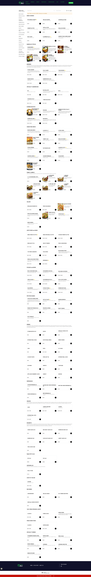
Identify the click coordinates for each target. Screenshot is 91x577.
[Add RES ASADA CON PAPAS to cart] (71, 275)
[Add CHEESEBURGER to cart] (40, 497)
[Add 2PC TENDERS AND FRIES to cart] (71, 497)
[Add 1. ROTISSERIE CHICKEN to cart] (55, 181)
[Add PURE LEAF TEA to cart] (55, 360)
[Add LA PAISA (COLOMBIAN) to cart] (71, 52)
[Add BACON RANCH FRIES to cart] (71, 255)
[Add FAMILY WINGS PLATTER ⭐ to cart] (40, 238)
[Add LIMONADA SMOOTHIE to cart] (71, 548)
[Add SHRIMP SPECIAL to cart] (55, 218)
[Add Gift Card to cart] (40, 462)
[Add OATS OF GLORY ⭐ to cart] (55, 304)
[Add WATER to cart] (55, 335)
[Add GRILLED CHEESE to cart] (55, 497)
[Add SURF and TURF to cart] (55, 32)
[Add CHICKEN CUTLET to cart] (40, 103)
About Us (41, 565)
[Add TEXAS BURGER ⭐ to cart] (71, 75)
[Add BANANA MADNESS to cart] (71, 304)
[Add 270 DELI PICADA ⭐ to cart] (55, 292)
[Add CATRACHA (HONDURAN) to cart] (40, 61)
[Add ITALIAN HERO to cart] (71, 160)
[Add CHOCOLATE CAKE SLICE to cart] (55, 442)
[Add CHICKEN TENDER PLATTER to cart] (71, 238)
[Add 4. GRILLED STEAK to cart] (40, 190)
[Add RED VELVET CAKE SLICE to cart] (55, 433)
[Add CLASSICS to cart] (40, 517)
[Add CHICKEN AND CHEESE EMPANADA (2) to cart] (55, 389)
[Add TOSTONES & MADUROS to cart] (40, 255)
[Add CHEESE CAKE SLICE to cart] (40, 433)
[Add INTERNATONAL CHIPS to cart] (40, 419)
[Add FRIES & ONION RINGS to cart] (71, 247)
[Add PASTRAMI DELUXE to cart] (55, 152)
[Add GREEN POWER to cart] (71, 517)
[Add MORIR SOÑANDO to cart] (40, 548)
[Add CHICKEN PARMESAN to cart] (55, 160)
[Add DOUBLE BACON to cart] (40, 83)
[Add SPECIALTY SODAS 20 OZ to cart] (71, 335)
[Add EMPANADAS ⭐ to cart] (55, 264)
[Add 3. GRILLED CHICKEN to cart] (71, 181)
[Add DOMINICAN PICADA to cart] (71, 292)
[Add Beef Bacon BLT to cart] (55, 95)
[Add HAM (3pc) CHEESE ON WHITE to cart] (40, 505)
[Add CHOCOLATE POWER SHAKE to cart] (40, 304)
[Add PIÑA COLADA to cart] (71, 540)
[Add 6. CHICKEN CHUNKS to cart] (71, 190)
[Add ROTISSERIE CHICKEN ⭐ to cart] (40, 23)
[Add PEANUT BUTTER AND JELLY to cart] (40, 312)
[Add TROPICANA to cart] (71, 369)
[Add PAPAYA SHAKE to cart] (55, 540)
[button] (1, 568)
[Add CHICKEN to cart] (40, 485)
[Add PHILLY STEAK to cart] (40, 474)
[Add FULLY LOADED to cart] (55, 75)
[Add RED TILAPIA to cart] (40, 41)
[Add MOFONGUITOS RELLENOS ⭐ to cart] (40, 115)
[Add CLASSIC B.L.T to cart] (55, 135)
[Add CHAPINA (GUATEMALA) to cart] (55, 61)
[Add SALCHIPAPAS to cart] (40, 292)
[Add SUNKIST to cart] (55, 377)
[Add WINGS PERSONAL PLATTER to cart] (55, 238)
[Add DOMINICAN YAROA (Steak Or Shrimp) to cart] (71, 115)
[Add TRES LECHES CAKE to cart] (40, 450)
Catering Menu (28, 3)
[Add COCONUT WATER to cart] (40, 360)
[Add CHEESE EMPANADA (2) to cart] (40, 397)
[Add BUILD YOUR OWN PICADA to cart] (40, 275)
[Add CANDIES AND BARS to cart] (55, 411)
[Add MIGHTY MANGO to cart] (71, 312)
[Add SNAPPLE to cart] (55, 369)
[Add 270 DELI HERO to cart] (71, 135)
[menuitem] (22, 14)
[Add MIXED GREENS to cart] (40, 227)
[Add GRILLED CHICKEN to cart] (71, 32)
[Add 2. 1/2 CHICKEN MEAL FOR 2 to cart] (40, 181)
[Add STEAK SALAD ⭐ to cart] (71, 218)
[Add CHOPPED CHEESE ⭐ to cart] (40, 160)
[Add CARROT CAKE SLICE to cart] (71, 442)
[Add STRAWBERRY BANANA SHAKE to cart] (40, 540)
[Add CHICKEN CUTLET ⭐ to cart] (71, 152)
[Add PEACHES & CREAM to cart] (55, 312)
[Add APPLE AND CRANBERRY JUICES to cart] (40, 377)
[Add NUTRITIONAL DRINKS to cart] (55, 343)
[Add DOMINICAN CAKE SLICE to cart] (71, 433)
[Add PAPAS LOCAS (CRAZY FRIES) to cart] (40, 264)
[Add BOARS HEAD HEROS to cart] (40, 135)
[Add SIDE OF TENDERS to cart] (55, 247)
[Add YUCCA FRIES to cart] (55, 255)
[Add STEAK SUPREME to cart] (40, 152)
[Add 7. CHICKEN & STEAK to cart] (40, 198)
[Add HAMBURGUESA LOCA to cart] (55, 83)
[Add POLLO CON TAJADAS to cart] (71, 284)
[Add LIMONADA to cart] (55, 548)
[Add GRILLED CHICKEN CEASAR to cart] (40, 218)
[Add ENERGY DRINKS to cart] (71, 343)
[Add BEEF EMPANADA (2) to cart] (55, 397)
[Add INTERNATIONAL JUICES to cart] (71, 360)
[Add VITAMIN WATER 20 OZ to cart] (40, 335)
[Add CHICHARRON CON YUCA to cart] (55, 275)
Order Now (71, 2)
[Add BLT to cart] (40, 95)
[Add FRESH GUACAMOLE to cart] (55, 210)
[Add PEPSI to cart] (55, 352)
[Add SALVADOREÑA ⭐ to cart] (40, 52)
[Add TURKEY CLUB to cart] (55, 143)
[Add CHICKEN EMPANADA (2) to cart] (40, 389)
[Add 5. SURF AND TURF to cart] (55, 190)
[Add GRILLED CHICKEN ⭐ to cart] (71, 143)
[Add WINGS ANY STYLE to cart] (40, 247)
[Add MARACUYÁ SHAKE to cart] (40, 557)
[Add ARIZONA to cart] (71, 377)
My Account (36, 565)
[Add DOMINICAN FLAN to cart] (40, 442)
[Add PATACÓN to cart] (55, 115)
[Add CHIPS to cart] (40, 411)
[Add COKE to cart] (40, 352)
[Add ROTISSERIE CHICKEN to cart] (40, 169)
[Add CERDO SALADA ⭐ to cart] (40, 284)
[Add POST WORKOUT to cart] (40, 321)
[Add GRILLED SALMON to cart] (55, 23)
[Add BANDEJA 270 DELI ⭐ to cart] (55, 52)
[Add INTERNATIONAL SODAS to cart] (40, 343)
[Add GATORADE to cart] (40, 369)
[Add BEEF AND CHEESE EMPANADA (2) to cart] (71, 389)
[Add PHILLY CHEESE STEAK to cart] (40, 143)
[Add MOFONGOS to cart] (55, 123)
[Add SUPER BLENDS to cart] (55, 528)
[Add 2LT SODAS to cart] (71, 352)
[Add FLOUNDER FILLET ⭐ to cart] (55, 41)
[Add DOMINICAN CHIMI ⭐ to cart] (40, 123)
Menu (31, 565)
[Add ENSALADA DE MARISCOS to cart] (40, 210)
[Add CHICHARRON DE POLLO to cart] (55, 284)
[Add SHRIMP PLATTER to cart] (40, 32)
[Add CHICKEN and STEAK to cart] (71, 23)
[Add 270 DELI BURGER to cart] (40, 75)
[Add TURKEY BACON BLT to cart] (55, 103)
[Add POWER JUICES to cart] (55, 517)
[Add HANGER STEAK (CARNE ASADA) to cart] (71, 41)
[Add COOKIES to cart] (71, 411)
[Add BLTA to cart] (71, 95)
